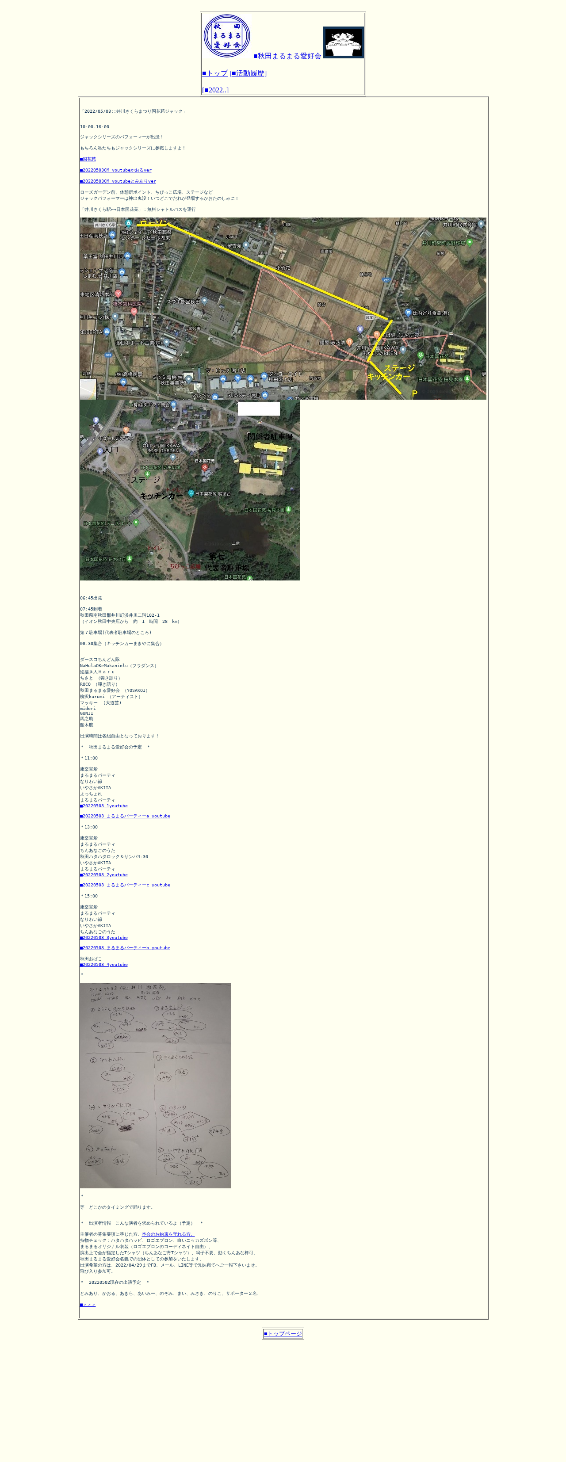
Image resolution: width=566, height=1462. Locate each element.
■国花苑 (88, 159)
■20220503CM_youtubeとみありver (118, 181)
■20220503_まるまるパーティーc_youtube (125, 884)
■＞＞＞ (88, 1304)
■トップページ (283, 1333)
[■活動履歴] (248, 73)
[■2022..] (215, 90)
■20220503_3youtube (104, 937)
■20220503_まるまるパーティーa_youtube (125, 815)
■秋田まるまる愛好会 (286, 56)
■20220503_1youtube (104, 805)
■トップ (215, 73)
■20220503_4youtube (104, 964)
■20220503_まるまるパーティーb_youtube (125, 947)
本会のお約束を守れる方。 (168, 1234)
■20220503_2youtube (104, 874)
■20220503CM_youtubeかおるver (116, 170)
